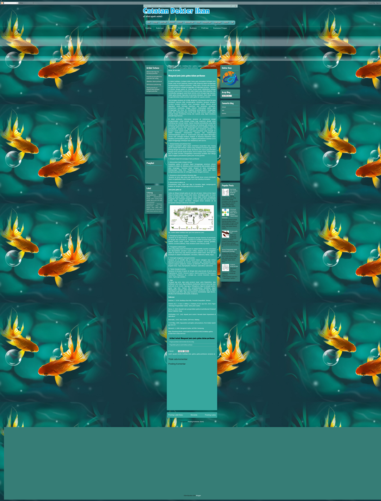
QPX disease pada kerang (154, 84)
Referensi (181, 28)
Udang (155, 22)
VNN (158, 209)
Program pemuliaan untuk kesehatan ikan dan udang (182, 341)
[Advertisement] (190, 47)
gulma (195, 66)
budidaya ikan (187, 66)
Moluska (172, 22)
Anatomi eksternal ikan (234, 265)
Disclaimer (154, 6)
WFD (161, 207)
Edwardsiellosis (158, 197)
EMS (161, 200)
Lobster (180, 22)
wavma (224, 113)
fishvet (224, 107)
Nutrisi (226, 22)
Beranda (194, 415)
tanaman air (211, 354)
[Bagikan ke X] (183, 351)
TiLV (156, 209)
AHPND (148, 200)
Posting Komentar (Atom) (196, 421)
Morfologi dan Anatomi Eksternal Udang (233, 192)
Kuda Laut (159, 28)
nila (151, 209)
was (223, 110)
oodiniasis (156, 211)
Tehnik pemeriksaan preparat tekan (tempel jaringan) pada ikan (153, 89)
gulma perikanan (203, 66)
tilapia (160, 211)
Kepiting (148, 28)
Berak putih (154, 200)
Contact (163, 6)
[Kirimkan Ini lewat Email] (179, 351)
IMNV (160, 195)
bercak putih (150, 198)
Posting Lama (210, 415)
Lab (232, 22)
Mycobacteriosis (151, 195)
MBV (153, 209)
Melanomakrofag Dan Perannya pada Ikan (153, 72)
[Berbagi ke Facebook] (186, 351)
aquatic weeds (176, 66)
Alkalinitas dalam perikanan (154, 81)
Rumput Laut (207, 22)
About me (184, 6)
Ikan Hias (163, 22)
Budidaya (193, 28)
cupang (157, 198)
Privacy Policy (174, 6)
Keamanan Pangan (220, 28)
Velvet (148, 197)
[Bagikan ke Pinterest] (188, 351)
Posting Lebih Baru (175, 415)
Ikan (149, 22)
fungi (160, 198)
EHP (158, 200)
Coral (198, 22)
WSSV (148, 209)
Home (146, 6)
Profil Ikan (204, 28)
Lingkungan (217, 22)
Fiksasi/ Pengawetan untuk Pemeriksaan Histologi (229, 250)
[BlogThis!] (181, 351)
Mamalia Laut (189, 22)
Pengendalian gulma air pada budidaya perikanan (181, 345)
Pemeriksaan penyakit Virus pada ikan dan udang (154, 77)
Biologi (170, 28)
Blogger (198, 495)
